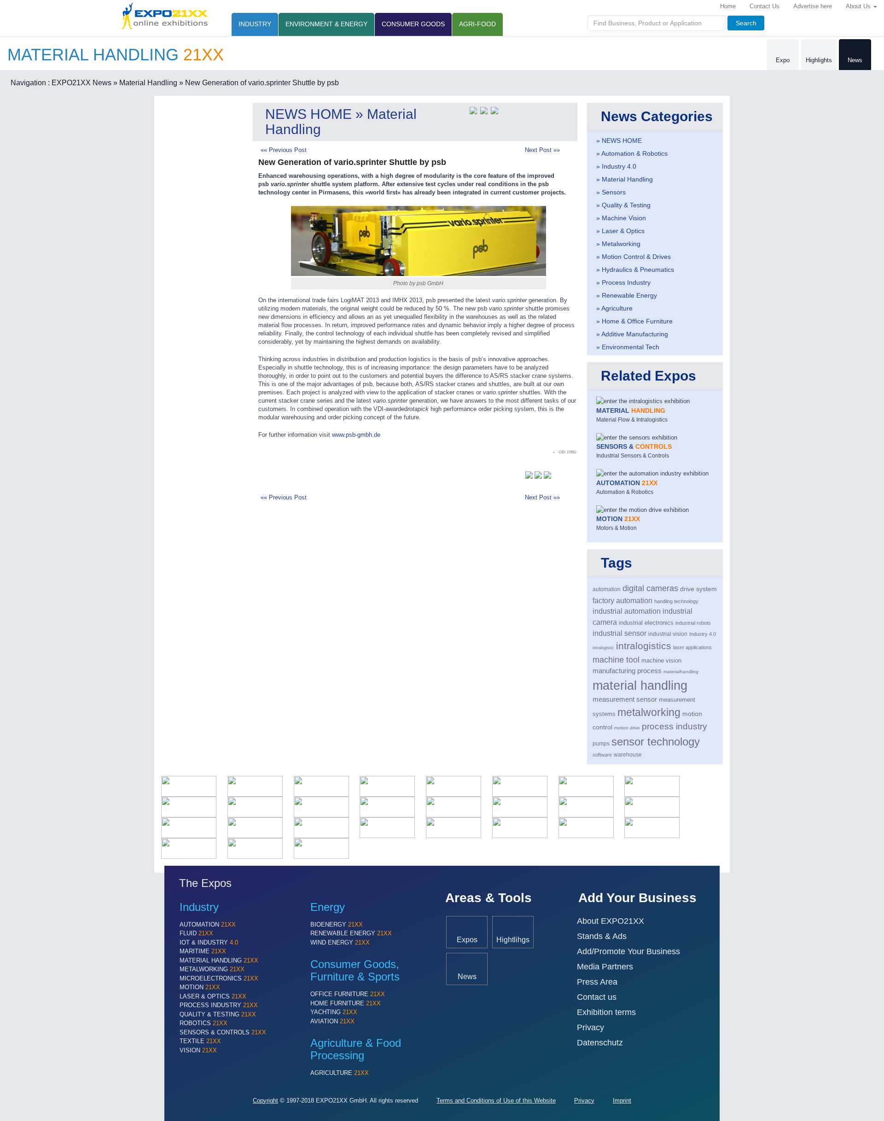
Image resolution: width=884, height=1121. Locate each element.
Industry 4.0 (702, 634)
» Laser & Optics (620, 231)
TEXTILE (200, 1041)
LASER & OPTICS (213, 996)
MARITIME (203, 951)
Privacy (590, 1027)
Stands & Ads (602, 936)
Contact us (596, 997)
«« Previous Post (284, 150)
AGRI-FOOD (477, 24)
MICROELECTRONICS (219, 978)
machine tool (616, 659)
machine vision (661, 660)
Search (746, 23)
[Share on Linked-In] (494, 110)
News (855, 60)
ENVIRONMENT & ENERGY (326, 24)
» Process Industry (623, 282)
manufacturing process (627, 671)
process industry (674, 726)
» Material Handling (145, 83)
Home (728, 6)
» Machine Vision (621, 218)
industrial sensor (619, 633)
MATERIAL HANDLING (219, 960)
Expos (467, 939)
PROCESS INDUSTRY (219, 1005)
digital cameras (650, 588)
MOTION (200, 987)
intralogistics (643, 645)
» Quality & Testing (623, 205)
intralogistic (603, 648)
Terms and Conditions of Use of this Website (496, 1100)
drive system (698, 589)
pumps (601, 743)
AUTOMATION (208, 924)
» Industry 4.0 (616, 166)
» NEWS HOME (619, 140)
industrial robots (693, 623)
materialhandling (680, 671)
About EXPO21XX (610, 921)
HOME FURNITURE (345, 1003)
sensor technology (655, 741)
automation (607, 589)
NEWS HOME (308, 114)
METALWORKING (212, 969)
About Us (859, 6)
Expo (783, 60)
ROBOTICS (203, 1023)
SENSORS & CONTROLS (223, 1032)
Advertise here (812, 6)
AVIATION (332, 1021)
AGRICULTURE (339, 1072)
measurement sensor (625, 699)
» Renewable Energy (626, 295)
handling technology (676, 601)
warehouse (628, 754)
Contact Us (764, 6)
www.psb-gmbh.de (356, 434)
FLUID (196, 933)
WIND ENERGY (340, 942)
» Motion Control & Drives (633, 256)
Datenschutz (600, 1042)
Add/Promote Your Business (628, 951)
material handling (640, 686)
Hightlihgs (512, 939)
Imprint (622, 1100)
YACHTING (333, 1012)
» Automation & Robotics (632, 153)
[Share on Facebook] (484, 110)
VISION (198, 1050)
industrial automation (627, 611)
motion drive (627, 727)
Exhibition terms (606, 1012)
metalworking (648, 712)
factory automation (622, 600)
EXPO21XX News (81, 83)
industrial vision (667, 634)
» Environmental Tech (627, 347)
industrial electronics (646, 622)
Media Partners (605, 966)
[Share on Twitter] (473, 110)
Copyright (265, 1100)
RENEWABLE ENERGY (351, 933)
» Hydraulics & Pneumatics (635, 269)
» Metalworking (618, 243)
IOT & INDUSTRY (209, 942)
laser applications (692, 647)
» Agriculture (614, 308)
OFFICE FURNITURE (347, 994)
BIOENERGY (336, 924)
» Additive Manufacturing (632, 334)
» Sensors (611, 192)
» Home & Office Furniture (634, 321)
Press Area (597, 981)
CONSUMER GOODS (413, 24)
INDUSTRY (254, 24)
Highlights (819, 60)
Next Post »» (542, 150)
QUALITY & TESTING (218, 1014)
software (602, 754)
